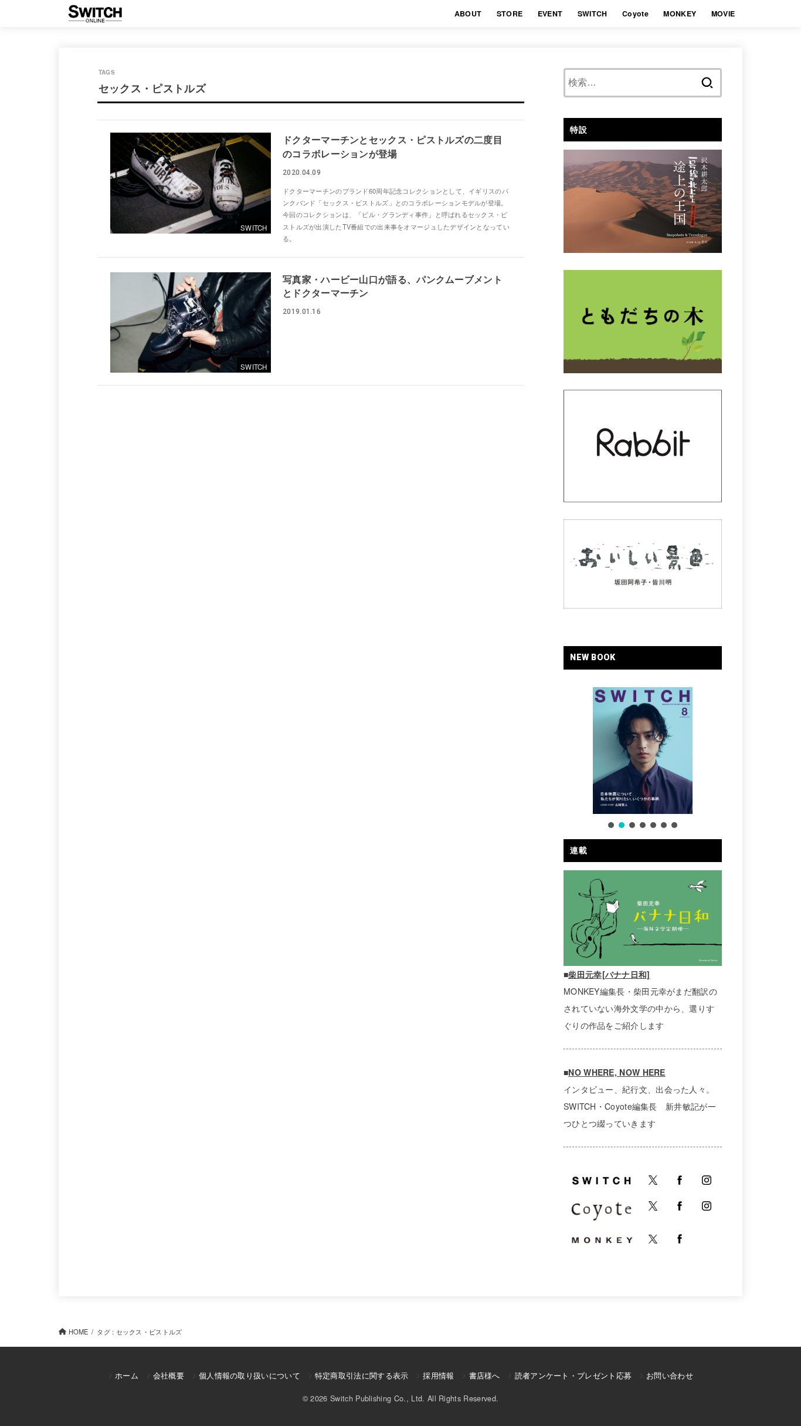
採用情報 (438, 1375)
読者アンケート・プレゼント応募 (573, 1375)
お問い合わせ (669, 1375)
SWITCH (592, 13)
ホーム (126, 1375)
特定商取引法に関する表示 (362, 1375)
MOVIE (723, 13)
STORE (510, 13)
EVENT (550, 13)
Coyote (635, 13)
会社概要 (168, 1375)
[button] (611, 825)
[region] (643, 758)
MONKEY (679, 13)
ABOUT (468, 13)
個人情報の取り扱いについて (249, 1375)
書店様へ (484, 1375)
